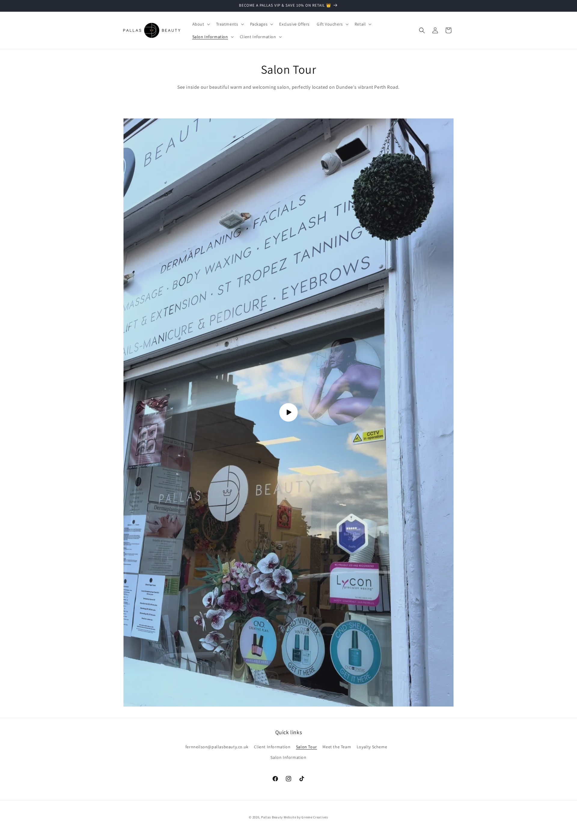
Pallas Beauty (272, 817)
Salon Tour (306, 746)
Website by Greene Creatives (306, 817)
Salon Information (288, 757)
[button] (200, 24)
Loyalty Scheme (372, 746)
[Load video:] (288, 412)
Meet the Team (336, 746)
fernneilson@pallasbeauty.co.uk (217, 746)
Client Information (272, 746)
